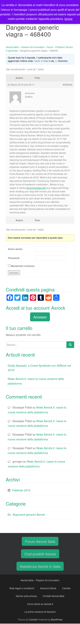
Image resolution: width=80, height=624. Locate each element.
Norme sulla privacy (26, 596)
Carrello (66, 588)
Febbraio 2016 (21, 490)
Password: (14, 258)
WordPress (57, 619)
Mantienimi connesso (23, 266)
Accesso (14, 272)
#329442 (67, 84)
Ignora (68, 19)
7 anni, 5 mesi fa (42, 60)
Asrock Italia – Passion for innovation (25, 47)
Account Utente (48, 588)
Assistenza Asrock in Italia (40, 566)
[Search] (70, 344)
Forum (50, 47)
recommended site (36, 187)
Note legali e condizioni (22, 588)
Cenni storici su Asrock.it (40, 604)
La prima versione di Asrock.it (40, 611)
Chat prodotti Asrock (40, 553)
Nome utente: (15, 249)
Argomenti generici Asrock (29, 514)
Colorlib (33, 619)
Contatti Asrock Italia (53, 596)
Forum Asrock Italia (40, 541)
